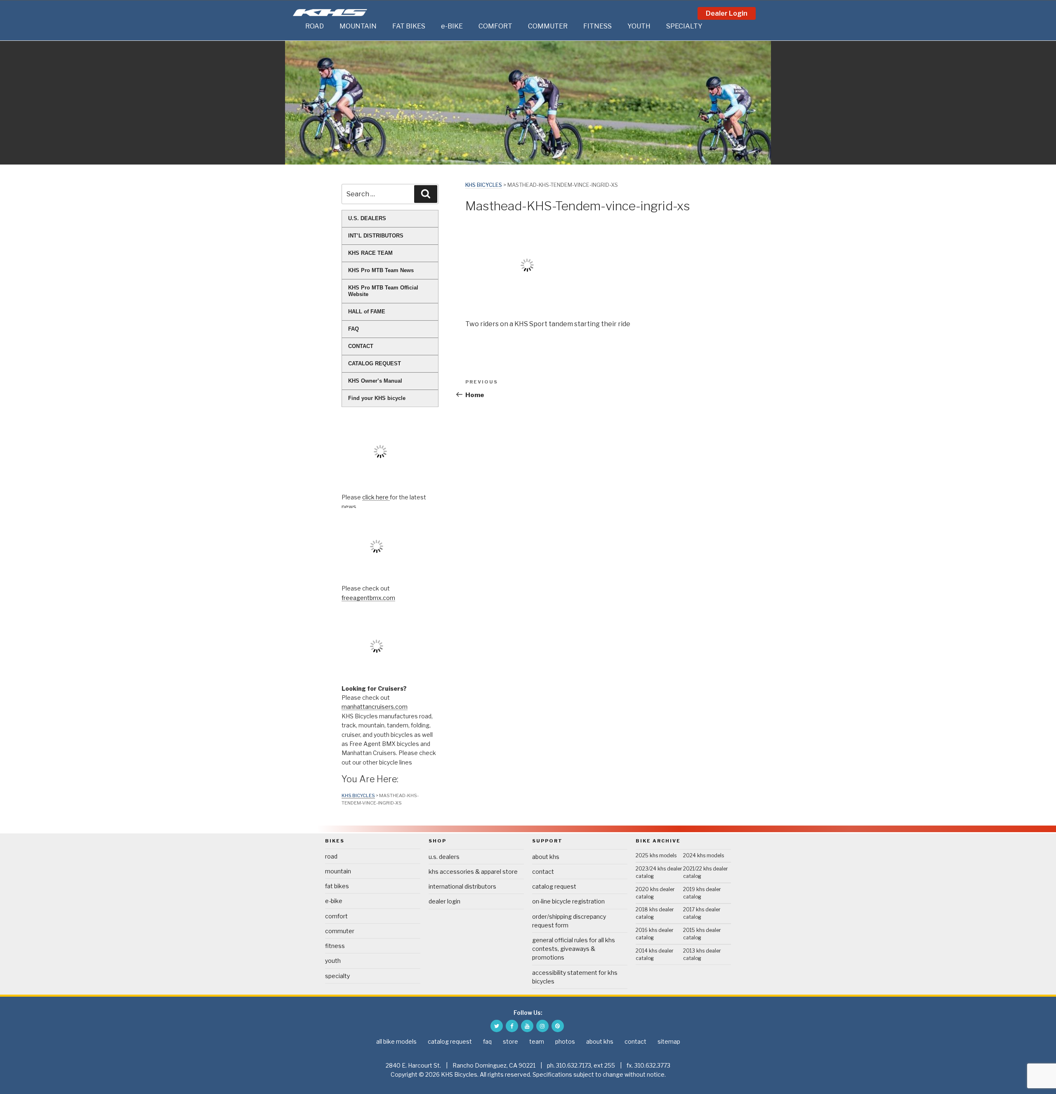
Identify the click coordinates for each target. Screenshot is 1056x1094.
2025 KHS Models (656, 855)
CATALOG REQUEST (374, 363)
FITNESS (597, 26)
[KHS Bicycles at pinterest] (558, 1026)
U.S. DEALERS (367, 218)
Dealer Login (726, 13)
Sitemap (669, 1041)
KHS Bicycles (483, 185)
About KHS (545, 856)
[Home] (297, 26)
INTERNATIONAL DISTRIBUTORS (462, 886)
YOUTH (639, 26)
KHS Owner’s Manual (375, 381)
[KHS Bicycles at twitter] (496, 1026)
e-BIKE (452, 26)
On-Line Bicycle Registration (568, 901)
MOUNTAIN (358, 26)
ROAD (314, 26)
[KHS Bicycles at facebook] (512, 1026)
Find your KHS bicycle (376, 398)
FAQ (353, 329)
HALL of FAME (366, 311)
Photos (565, 1041)
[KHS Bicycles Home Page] (330, 12)
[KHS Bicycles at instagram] (542, 1026)
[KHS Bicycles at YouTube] (527, 1026)
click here (376, 497)
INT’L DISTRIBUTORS (375, 236)
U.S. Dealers (444, 856)
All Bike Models (396, 1041)
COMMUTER (548, 26)
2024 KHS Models (703, 855)
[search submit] (425, 193)
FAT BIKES (408, 26)
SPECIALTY (684, 26)
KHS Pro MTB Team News (381, 270)
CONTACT (360, 346)
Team (536, 1041)
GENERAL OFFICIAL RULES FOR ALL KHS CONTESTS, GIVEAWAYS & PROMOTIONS (573, 948)
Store (510, 1041)
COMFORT (495, 26)
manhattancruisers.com (375, 706)
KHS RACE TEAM (370, 253)
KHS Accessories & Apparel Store (473, 871)
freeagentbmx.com (368, 597)
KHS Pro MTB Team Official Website (383, 291)
